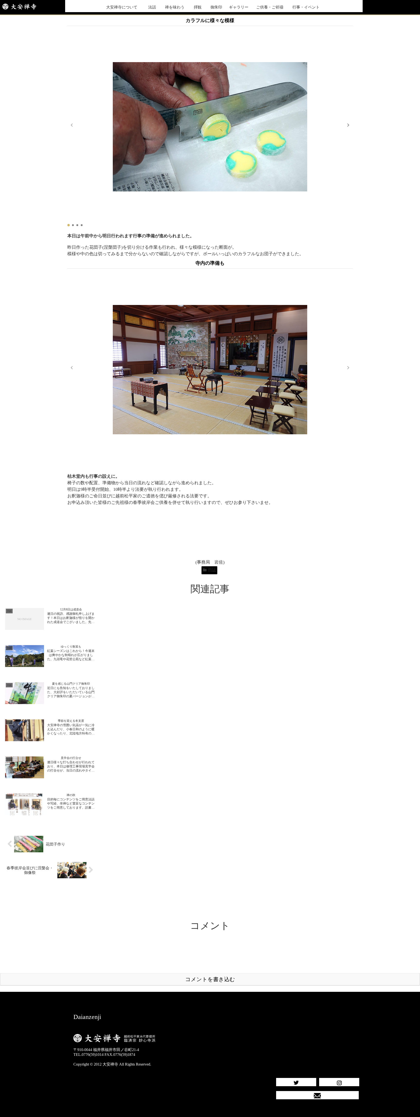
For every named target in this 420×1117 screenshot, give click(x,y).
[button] (348, 125)
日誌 (212, 570)
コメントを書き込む (210, 979)
